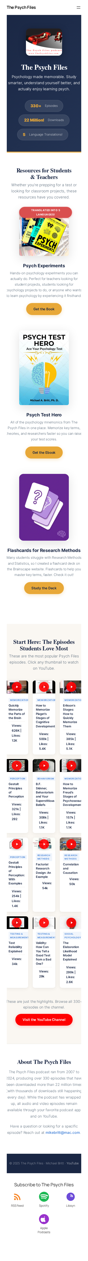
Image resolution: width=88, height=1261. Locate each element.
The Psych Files (21, 7)
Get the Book (44, 309)
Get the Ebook (44, 452)
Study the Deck (44, 588)
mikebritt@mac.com (63, 1132)
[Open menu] (78, 7)
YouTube (73, 1163)
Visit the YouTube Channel (44, 1019)
